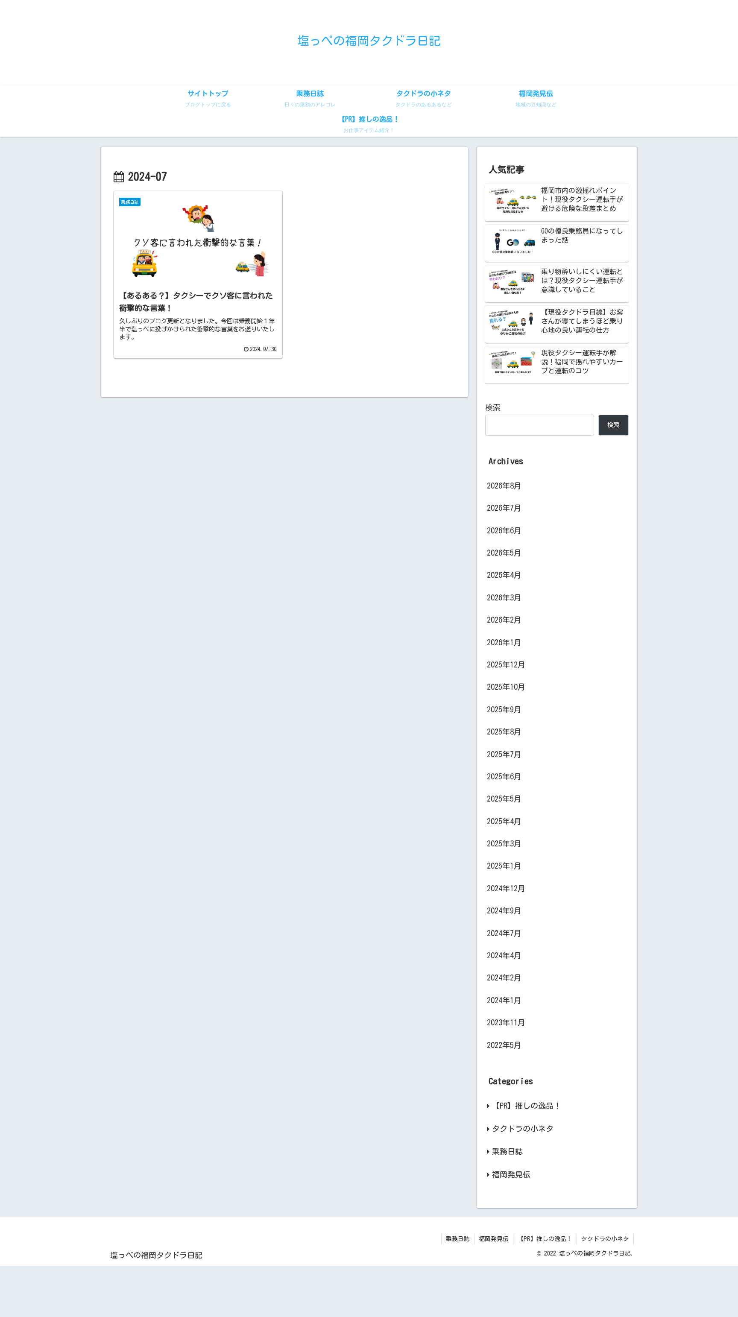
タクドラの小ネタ (605, 1239)
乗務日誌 (458, 1239)
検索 (493, 407)
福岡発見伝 (494, 1239)
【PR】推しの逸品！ (545, 1239)
